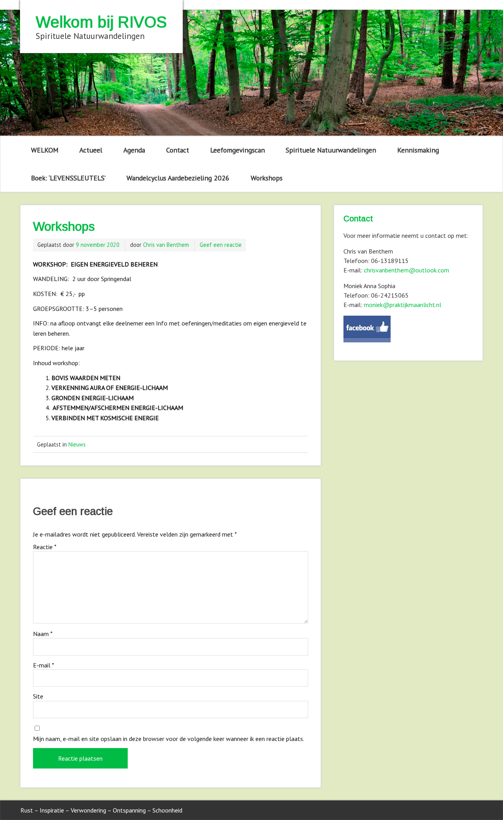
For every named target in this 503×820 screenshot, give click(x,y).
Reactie (45, 547)
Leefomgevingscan (237, 149)
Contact (177, 149)
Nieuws (77, 444)
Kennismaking (418, 149)
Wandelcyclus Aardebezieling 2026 (178, 177)
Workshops (267, 177)
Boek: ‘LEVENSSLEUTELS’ (68, 177)
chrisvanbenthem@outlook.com (406, 270)
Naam (43, 634)
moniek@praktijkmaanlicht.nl (402, 305)
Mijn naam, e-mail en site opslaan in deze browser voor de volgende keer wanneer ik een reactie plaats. (168, 738)
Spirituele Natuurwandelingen (331, 149)
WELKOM (45, 149)
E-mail (43, 665)
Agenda (134, 149)
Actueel (90, 149)
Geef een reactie (221, 244)
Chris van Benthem (166, 244)
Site (38, 696)
